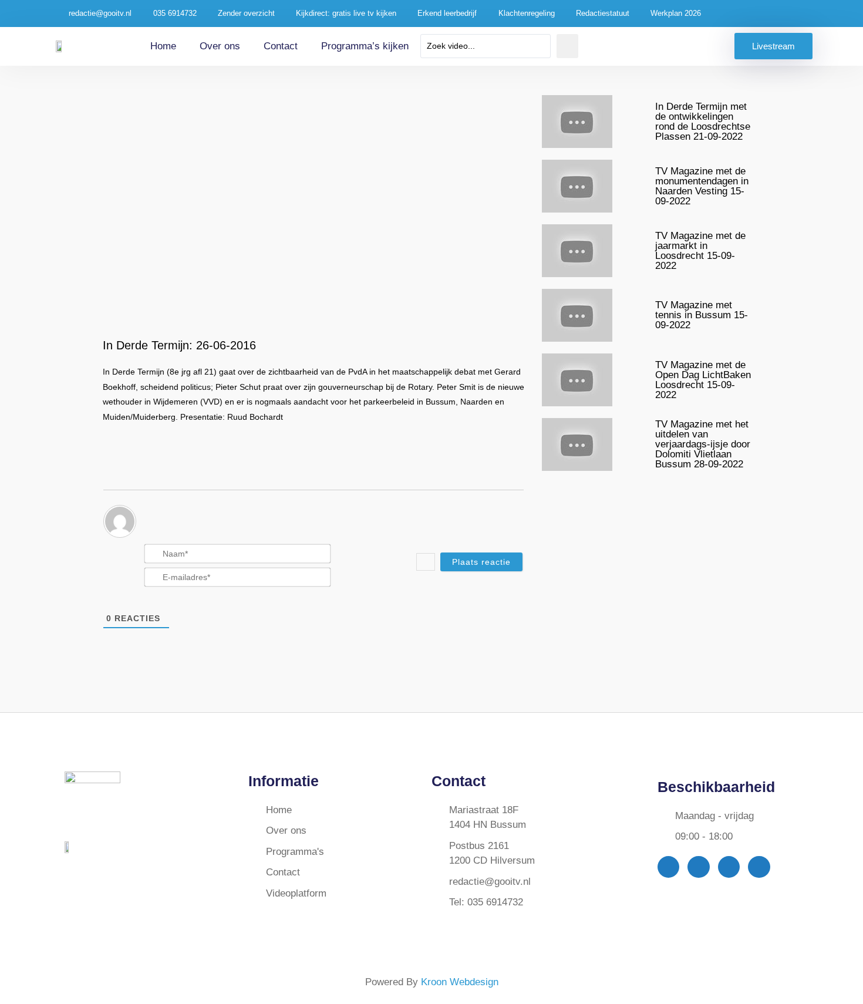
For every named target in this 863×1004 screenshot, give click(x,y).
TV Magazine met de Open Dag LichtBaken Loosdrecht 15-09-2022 (703, 379)
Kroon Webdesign (459, 982)
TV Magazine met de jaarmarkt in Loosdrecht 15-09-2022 (700, 250)
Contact (281, 46)
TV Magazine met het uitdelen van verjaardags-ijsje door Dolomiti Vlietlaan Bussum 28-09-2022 (702, 444)
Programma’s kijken (365, 46)
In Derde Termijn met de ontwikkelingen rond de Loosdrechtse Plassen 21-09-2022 (702, 121)
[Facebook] (668, 867)
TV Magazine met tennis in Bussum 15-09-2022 (701, 315)
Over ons (220, 46)
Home (163, 46)
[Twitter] (698, 867)
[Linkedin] (759, 867)
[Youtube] (729, 867)
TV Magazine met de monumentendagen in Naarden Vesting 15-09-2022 (702, 186)
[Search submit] (567, 46)
